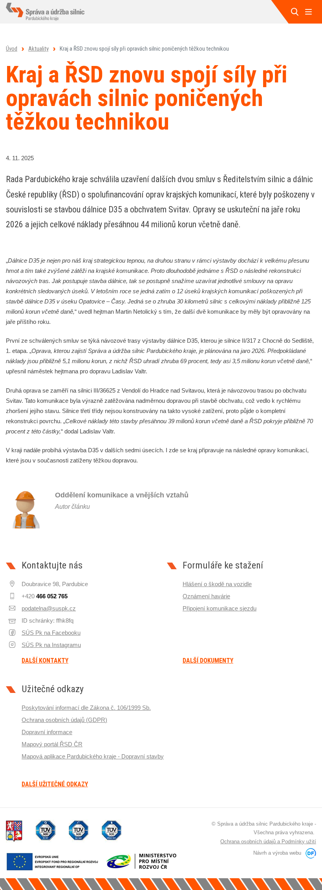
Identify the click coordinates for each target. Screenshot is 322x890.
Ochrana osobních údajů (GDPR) (64, 719)
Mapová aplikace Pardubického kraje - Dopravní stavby (93, 756)
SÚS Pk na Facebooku (51, 632)
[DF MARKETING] (309, 853)
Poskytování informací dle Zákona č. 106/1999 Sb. (86, 707)
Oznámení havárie (206, 596)
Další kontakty (45, 661)
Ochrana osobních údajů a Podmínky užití (268, 841)
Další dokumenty (208, 661)
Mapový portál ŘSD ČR (52, 744)
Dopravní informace (47, 732)
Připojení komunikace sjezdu (219, 608)
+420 (45, 596)
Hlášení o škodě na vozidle (217, 584)
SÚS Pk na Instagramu (51, 644)
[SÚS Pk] (45, 12)
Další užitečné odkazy (55, 784)
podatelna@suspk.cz (49, 608)
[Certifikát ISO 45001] (111, 831)
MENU (308, 12)
